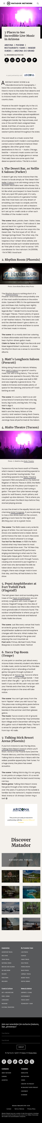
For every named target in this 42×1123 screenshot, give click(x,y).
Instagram (9, 1061)
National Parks (6, 963)
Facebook (4, 1061)
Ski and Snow (6, 970)
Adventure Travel (7, 952)
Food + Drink (6, 996)
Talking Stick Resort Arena (13, 749)
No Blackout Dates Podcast (29, 1087)
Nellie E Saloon (8, 182)
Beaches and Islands (8, 967)
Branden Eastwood (15, 55)
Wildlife (4, 974)
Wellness (5, 981)
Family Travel (25, 959)
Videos (23, 1080)
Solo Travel (24, 963)
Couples (23, 956)
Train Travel (5, 959)
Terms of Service (19, 1109)
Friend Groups (25, 967)
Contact (9, 1109)
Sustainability (25, 996)
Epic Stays (5, 956)
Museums (4, 1003)
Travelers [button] (24, 1069)
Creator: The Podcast (27, 1084)
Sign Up (21, 1047)
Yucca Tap (19, 675)
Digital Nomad (25, 981)
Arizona (8, 45)
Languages (5, 1000)
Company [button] (5, 1069)
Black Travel (25, 970)
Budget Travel (25, 978)
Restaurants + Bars (14, 47)
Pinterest (26, 1061)
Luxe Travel (24, 952)
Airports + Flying (26, 992)
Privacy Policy (33, 1053)
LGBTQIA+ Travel (26, 974)
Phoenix (20, 45)
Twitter (32, 1061)
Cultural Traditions (8, 1007)
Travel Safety (25, 1000)
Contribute (24, 1091)
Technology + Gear (27, 1003)
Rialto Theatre (29, 461)
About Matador (6, 1073)
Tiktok (15, 1061)
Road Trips (5, 978)
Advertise (5, 1080)
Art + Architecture (7, 992)
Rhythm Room (11, 293)
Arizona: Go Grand (24, 50)
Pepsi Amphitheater (21, 598)
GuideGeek (24, 1095)
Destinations (25, 1076)
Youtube (20, 1061)
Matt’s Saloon (12, 370)
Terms (24, 1053)
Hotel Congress (17, 512)
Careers (4, 1076)
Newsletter (24, 1073)
